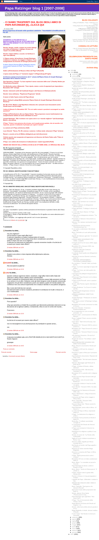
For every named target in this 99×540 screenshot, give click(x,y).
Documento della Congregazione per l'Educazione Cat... (83, 174)
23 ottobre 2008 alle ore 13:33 (15, 313)
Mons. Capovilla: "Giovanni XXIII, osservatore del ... (82, 401)
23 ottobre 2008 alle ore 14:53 (15, 345)
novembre (75, 74)
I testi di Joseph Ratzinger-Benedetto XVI (85, 39)
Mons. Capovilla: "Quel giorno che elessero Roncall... (82, 487)
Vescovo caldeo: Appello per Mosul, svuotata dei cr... (82, 442)
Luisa (7, 273)
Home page (33, 352)
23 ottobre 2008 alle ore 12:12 (15, 259)
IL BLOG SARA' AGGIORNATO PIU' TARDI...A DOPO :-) (83, 113)
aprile (74, 526)
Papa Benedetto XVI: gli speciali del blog (85, 41)
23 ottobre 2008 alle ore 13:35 (15, 330)
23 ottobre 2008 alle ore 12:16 (15, 269)
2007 (72, 534)
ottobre (74, 76)
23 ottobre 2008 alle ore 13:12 (15, 295)
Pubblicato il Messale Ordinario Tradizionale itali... (81, 250)
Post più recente (6, 352)
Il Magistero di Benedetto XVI (88, 29)
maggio (74, 525)
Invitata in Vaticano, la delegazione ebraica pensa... (82, 205)
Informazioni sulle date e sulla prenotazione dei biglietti (88, 61)
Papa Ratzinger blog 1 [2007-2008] (34, 8)
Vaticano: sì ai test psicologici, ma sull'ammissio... (82, 168)
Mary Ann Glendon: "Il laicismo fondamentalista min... (81, 308)
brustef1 (8, 263)
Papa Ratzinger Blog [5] (90, 33)
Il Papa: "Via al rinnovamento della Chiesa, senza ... (82, 500)
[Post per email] (26, 220)
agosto (74, 519)
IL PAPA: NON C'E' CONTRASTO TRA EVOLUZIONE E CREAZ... (83, 126)
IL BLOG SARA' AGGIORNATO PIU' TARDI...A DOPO (83, 240)
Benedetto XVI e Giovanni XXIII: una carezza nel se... (83, 246)
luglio (74, 521)
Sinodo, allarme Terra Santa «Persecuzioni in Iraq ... (80, 494)
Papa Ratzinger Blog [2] (90, 38)
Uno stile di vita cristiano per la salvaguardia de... (81, 185)
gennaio (74, 532)
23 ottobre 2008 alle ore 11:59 (15, 247)
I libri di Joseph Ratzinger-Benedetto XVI (85, 48)
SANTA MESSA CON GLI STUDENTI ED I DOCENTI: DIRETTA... (84, 188)
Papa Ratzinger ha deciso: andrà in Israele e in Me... (82, 466)
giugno (74, 523)
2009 (72, 70)
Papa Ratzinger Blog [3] (90, 36)
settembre (75, 517)
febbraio (75, 530)
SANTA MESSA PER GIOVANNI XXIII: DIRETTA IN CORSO (83, 343)
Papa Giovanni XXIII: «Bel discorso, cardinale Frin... (82, 370)
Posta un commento (9, 349)
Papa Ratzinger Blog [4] (90, 35)
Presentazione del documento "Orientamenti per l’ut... (81, 226)
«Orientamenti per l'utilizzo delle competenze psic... (81, 178)
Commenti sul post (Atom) (17, 356)
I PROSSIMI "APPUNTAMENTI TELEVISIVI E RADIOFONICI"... (82, 260)
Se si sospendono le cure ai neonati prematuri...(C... (83, 312)
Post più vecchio (61, 352)
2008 (72, 72)
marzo (74, 528)
